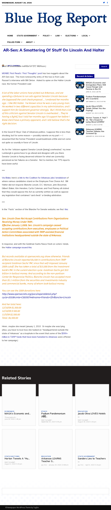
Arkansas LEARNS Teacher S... (51, 460)
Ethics (44, 411)
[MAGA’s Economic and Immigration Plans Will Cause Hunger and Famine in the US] (80, 85)
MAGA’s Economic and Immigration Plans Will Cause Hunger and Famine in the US (96, 85)
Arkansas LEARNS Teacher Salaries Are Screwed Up (95, 131)
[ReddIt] (29, 57)
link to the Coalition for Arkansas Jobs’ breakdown (43, 177)
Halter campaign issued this (19, 247)
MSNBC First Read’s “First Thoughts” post (22, 73)
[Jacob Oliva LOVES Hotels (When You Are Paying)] (80, 108)
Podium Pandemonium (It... (53, 415)
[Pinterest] (17, 57)
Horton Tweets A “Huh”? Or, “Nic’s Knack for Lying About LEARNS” (97, 119)
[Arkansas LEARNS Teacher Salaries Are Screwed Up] (80, 131)
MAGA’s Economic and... (18, 413)
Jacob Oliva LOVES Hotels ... (92, 415)
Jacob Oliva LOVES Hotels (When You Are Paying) (96, 108)
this (66, 209)
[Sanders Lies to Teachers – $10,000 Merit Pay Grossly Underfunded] (92, 441)
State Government (86, 456)
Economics (9, 411)
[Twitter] (104, 2)
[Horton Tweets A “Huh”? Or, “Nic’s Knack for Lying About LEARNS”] (80, 120)
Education (82, 411)
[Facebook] (107, 2)
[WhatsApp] (23, 57)
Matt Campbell (14, 65)
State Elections (12, 456)
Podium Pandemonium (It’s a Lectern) (96, 97)
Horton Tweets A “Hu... (17, 458)
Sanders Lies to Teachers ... (92, 460)
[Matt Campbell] (3, 65)
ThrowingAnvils (10, 417)
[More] (36, 57)
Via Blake (6, 177)
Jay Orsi (44, 465)
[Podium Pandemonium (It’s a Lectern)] (80, 98)
